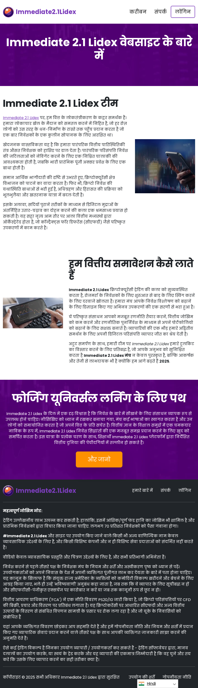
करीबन (138, 11)
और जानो (99, 459)
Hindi (151, 683)
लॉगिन (183, 11)
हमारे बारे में (142, 490)
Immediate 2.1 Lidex (21, 118)
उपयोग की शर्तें (142, 677)
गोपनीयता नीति (177, 677)
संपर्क (160, 11)
